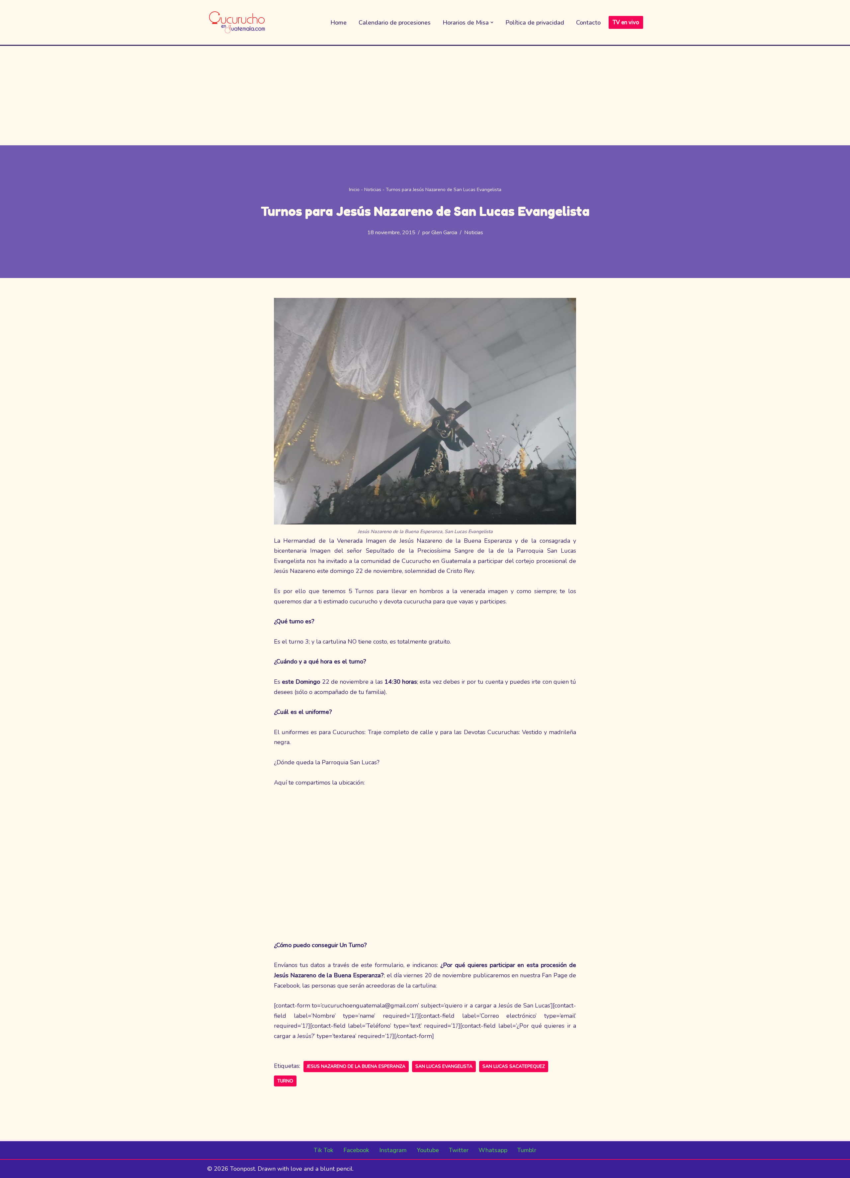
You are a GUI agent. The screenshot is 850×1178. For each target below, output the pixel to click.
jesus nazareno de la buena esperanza (356, 1066)
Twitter (458, 1150)
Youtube (428, 1150)
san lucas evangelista (443, 1066)
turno (285, 1081)
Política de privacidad (534, 23)
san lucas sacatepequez (513, 1066)
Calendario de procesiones (395, 23)
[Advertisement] (425, 95)
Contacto (588, 23)
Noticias (372, 189)
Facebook (356, 1150)
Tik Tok (323, 1150)
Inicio (354, 189)
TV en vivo (626, 22)
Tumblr (526, 1150)
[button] (491, 22)
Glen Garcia (444, 232)
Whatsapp (492, 1150)
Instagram (393, 1150)
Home (338, 23)
